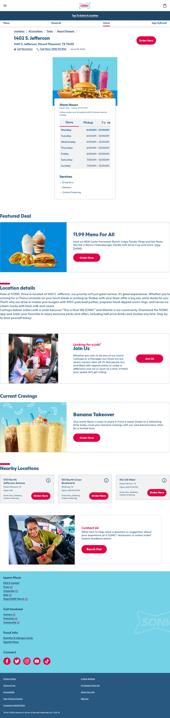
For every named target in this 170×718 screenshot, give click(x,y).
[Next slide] (104, 122)
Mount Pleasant (65, 32)
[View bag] (164, 5)
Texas (50, 32)
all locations (35, 32)
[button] (27, 489)
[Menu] (5, 5)
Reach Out (94, 549)
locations (19, 32)
